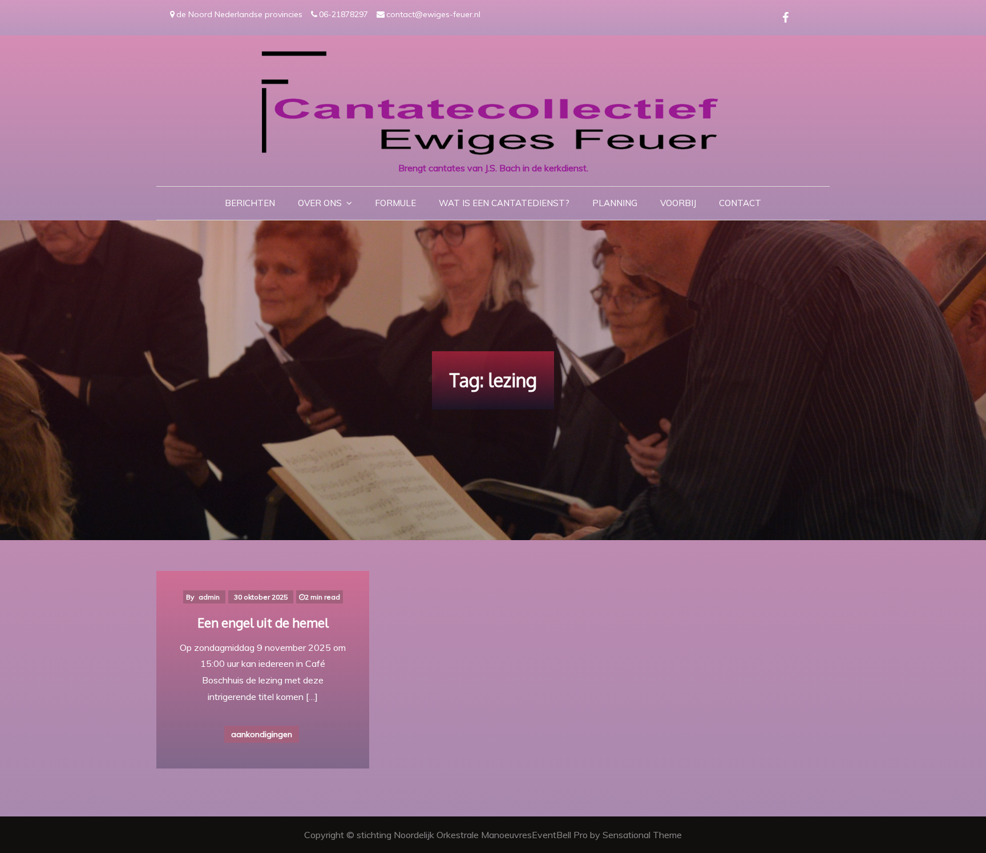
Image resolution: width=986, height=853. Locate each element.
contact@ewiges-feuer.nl (433, 14)
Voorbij (678, 203)
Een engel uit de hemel (263, 622)
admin (209, 597)
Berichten (250, 203)
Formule (395, 203)
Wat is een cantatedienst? (504, 203)
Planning (614, 203)
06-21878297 (343, 14)
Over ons (320, 203)
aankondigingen (261, 734)
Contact (740, 203)
